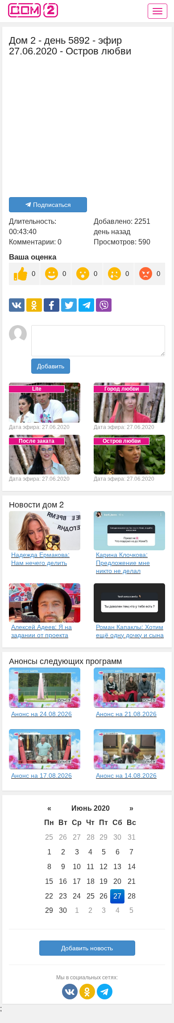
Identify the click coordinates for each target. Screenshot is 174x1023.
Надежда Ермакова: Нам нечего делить (40, 558)
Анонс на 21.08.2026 (126, 714)
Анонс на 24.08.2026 (41, 714)
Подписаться (52, 204)
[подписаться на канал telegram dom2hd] (104, 991)
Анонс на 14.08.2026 (126, 775)
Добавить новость (87, 948)
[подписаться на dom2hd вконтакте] (70, 991)
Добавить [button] (50, 366)
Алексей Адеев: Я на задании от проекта (41, 630)
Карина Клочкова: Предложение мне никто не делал (123, 562)
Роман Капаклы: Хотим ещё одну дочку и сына (130, 630)
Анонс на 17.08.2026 (41, 775)
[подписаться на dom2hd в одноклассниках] (88, 991)
